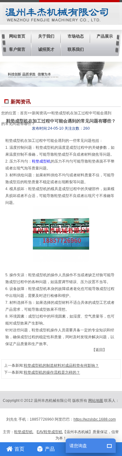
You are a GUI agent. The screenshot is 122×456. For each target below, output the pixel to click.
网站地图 (95, 400)
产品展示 (105, 36)
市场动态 (76, 36)
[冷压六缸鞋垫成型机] (61, 261)
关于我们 (46, 36)
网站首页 (17, 36)
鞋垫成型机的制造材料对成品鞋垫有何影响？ (61, 365)
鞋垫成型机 (41, 161)
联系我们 (76, 49)
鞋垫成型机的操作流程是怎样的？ (52, 372)
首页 (24, 113)
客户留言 (17, 49)
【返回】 (99, 350)
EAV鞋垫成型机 (50, 432)
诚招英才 (46, 49)
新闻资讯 (39, 113)
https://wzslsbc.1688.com (95, 419)
